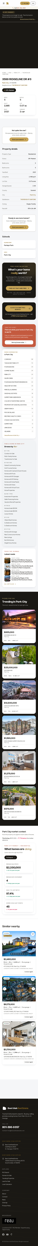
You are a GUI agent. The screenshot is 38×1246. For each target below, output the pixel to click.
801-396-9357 (10, 1127)
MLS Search (5, 1172)
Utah (9, 72)
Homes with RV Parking (11, 479)
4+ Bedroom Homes (10, 523)
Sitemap (4, 1202)
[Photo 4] (18, 954)
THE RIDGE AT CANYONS (19, 85)
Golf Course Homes (10, 468)
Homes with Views (9, 485)
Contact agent (29, 971)
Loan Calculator (7, 1184)
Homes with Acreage (10, 532)
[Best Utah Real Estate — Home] (7, 3)
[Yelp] (11, 1234)
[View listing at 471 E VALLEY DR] (19, 943)
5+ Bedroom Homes (10, 525)
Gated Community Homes (12, 465)
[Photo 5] (20, 954)
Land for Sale (6, 1181)
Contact (4, 1196)
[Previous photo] (4, 943)
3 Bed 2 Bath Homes (10, 520)
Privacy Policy (6, 1205)
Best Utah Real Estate (12, 1241)
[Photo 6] (22, 954)
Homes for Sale (7, 1175)
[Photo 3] (16, 954)
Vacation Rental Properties (12, 502)
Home (4, 72)
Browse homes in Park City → (28, 19)
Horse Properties (9, 490)
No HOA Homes (9, 540)
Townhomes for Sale (10, 459)
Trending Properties (8, 1178)
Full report (10, 857)
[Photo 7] (25, 954)
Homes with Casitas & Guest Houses (15, 471)
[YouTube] (7, 1234)
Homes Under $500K (10, 511)
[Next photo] (33, 943)
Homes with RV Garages (11, 476)
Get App (26, 3)
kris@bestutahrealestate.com (16, 1130)
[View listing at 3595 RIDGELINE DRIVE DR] (19, 1034)
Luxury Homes (8, 514)
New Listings (8, 537)
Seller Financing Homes (11, 499)
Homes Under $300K (10, 508)
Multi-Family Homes (10, 456)
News (4, 1199)
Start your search (18, 139)
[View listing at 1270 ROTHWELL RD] (19, 988)
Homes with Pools (9, 473)
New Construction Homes (12, 534)
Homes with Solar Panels (11, 482)
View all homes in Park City (11, 435)
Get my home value (18, 342)
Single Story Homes (10, 543)
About (4, 1194)
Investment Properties (11, 496)
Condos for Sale (9, 453)
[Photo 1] (11, 954)
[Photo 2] (14, 954)
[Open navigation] (4, 3)
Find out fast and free (17, 288)
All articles (9, 584)
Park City (17, 72)
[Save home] (33, 934)
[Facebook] (3, 1234)
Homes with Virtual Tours (11, 487)
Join (33, 3)
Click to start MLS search (17, 308)
